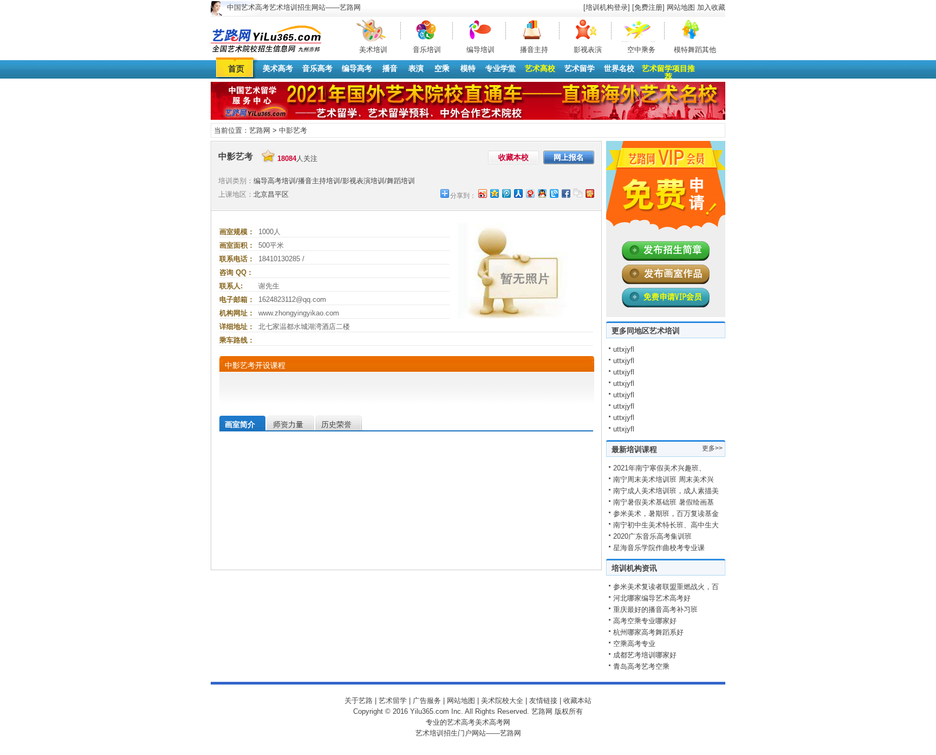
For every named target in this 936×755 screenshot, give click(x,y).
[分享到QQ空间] (494, 193)
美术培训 (373, 50)
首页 (236, 68)
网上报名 (569, 157)
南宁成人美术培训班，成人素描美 (666, 491)
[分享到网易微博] (530, 193)
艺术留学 (579, 68)
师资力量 (288, 424)
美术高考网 (492, 722)
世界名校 (619, 68)
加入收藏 (711, 7)
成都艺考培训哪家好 (645, 655)
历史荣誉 (336, 424)
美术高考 (278, 68)
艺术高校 (540, 68)
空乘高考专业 (634, 644)
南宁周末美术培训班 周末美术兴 (663, 479)
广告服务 (427, 700)
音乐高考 (317, 68)
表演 (416, 68)
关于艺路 (358, 700)
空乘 (442, 68)
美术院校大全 (502, 700)
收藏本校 (513, 157)
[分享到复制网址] (577, 193)
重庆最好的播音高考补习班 (655, 609)
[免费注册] (648, 7)
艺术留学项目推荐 (668, 72)
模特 (468, 68)
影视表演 (588, 50)
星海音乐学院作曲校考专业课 (659, 548)
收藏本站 (577, 700)
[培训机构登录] (606, 7)
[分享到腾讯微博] (506, 193)
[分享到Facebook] (565, 193)
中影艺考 (293, 130)
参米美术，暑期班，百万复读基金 (666, 513)
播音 (390, 68)
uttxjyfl (623, 349)
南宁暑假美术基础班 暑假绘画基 (663, 502)
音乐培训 (427, 50)
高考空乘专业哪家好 (645, 621)
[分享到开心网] (589, 193)
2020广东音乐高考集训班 (652, 536)
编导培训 (480, 50)
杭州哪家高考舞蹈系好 (648, 632)
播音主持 (534, 50)
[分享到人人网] (518, 193)
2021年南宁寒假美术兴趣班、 (659, 468)
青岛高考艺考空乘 (641, 666)
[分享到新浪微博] (482, 193)
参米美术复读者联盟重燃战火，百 (666, 587)
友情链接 (543, 700)
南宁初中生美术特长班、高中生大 (666, 525)
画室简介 (240, 424)
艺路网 (259, 130)
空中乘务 (641, 50)
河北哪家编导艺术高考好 (652, 598)
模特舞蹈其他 (695, 50)
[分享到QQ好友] (542, 193)
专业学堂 (500, 68)
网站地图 (681, 7)
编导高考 (357, 68)
